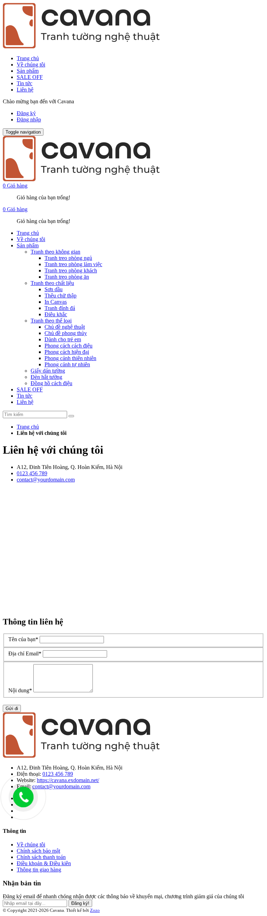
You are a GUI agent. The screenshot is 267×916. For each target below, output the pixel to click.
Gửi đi (12, 708)
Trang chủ (28, 58)
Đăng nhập (29, 119)
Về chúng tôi (31, 64)
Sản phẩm (28, 71)
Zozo (95, 910)
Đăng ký (26, 113)
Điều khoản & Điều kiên (44, 863)
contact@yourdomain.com (46, 480)
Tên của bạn (23, 639)
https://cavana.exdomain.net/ (68, 780)
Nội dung (20, 690)
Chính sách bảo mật (38, 851)
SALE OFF (30, 77)
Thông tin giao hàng (39, 870)
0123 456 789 (32, 473)
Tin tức (24, 83)
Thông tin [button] (14, 831)
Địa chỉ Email (24, 653)
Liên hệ (25, 90)
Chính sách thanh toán (41, 857)
